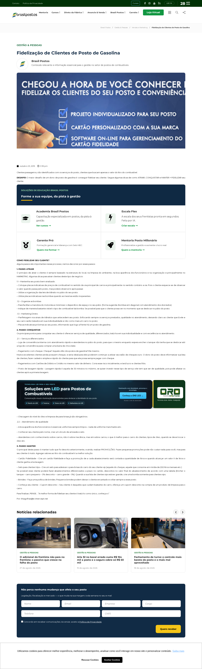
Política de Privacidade (33, 3)
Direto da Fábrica (73, 12)
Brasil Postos (105, 27)
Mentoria (43, 12)
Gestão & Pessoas (121, 27)
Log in (169, 3)
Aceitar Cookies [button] (112, 660)
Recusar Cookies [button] (90, 660)
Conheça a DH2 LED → (165, 396)
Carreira (133, 12)
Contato (15, 3)
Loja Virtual (153, 12)
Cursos (55, 12)
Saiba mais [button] (178, 651)
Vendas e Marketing (140, 27)
